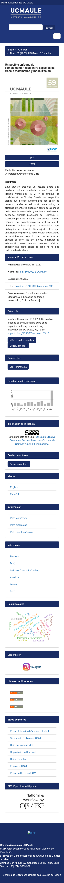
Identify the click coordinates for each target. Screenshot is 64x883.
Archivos (23, 49)
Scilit (12, 591)
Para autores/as (18, 524)
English (14, 487)
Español (14, 494)
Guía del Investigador (21, 745)
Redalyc (14, 556)
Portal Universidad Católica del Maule (30, 731)
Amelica (14, 577)
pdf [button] (32, 157)
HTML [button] (32, 164)
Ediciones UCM (18, 766)
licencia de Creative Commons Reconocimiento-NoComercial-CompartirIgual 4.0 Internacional (33, 440)
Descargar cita (18, 345)
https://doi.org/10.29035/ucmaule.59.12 (34, 286)
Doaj (12, 563)
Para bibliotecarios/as (21, 532)
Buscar (49, 27)
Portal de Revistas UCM (23, 773)
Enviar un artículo (19, 464)
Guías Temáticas (19, 759)
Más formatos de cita (21, 340)
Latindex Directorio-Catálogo (25, 570)
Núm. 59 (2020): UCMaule (24, 53)
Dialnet (13, 584)
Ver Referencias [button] (18, 366)
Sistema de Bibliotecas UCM (25, 738)
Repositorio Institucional (22, 752)
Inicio (11, 49)
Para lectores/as (19, 518)
